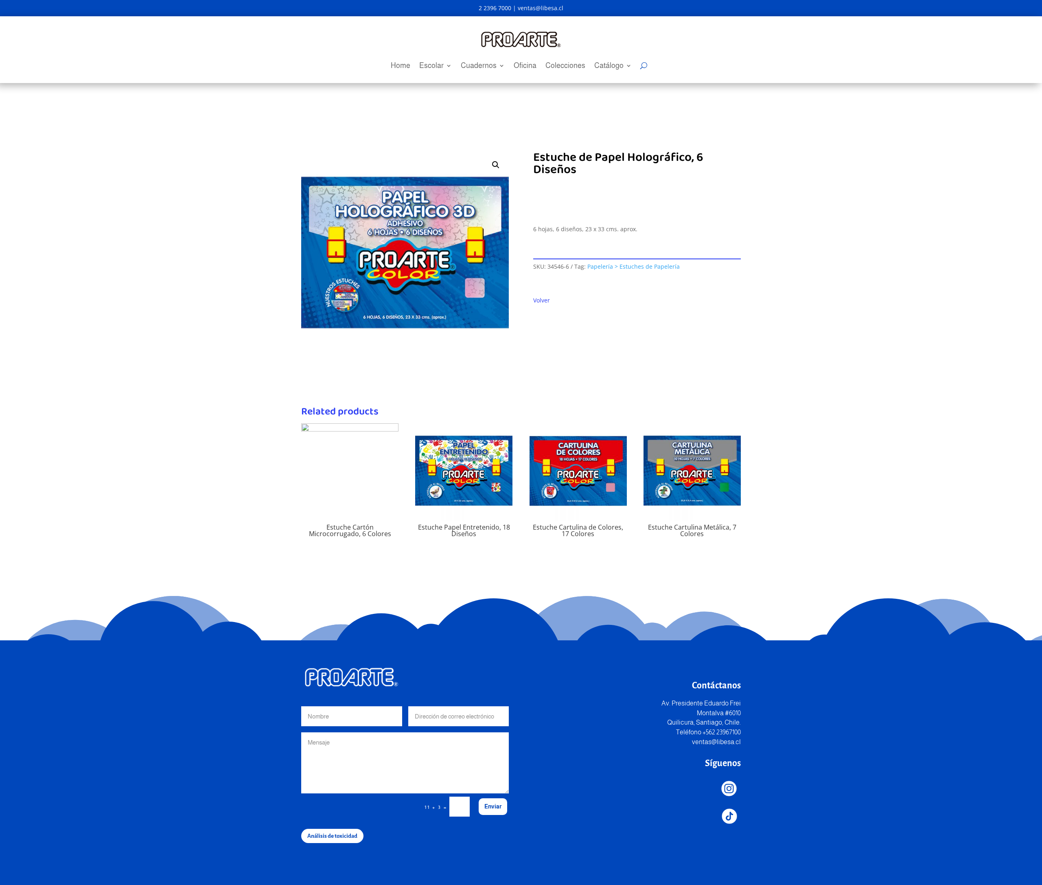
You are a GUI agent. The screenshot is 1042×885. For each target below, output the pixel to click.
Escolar (431, 66)
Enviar (492, 806)
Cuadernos (479, 66)
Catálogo (609, 66)
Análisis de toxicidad (332, 836)
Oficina (525, 66)
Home (400, 66)
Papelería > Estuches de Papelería (633, 266)
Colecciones (565, 66)
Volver (541, 300)
